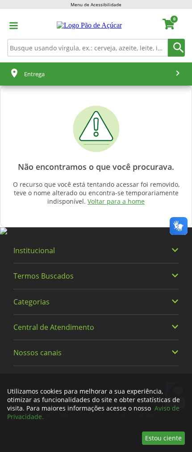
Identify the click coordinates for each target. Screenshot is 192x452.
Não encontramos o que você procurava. (96, 166)
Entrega (34, 74)
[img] (96, 231)
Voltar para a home (116, 201)
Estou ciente (163, 438)
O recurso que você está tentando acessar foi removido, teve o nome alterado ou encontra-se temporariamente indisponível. (96, 192)
